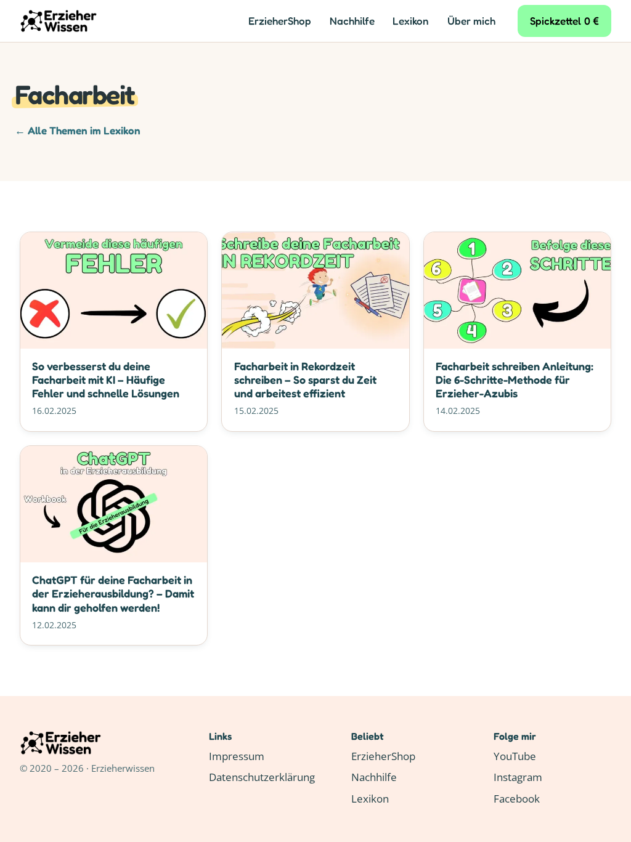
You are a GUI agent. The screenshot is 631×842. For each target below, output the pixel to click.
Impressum (236, 756)
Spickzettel (565, 20)
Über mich (471, 20)
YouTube (515, 756)
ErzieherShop (279, 20)
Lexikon (411, 20)
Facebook (517, 798)
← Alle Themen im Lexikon (77, 130)
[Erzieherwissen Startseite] (58, 21)
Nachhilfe (352, 20)
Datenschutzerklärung (262, 777)
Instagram (518, 777)
